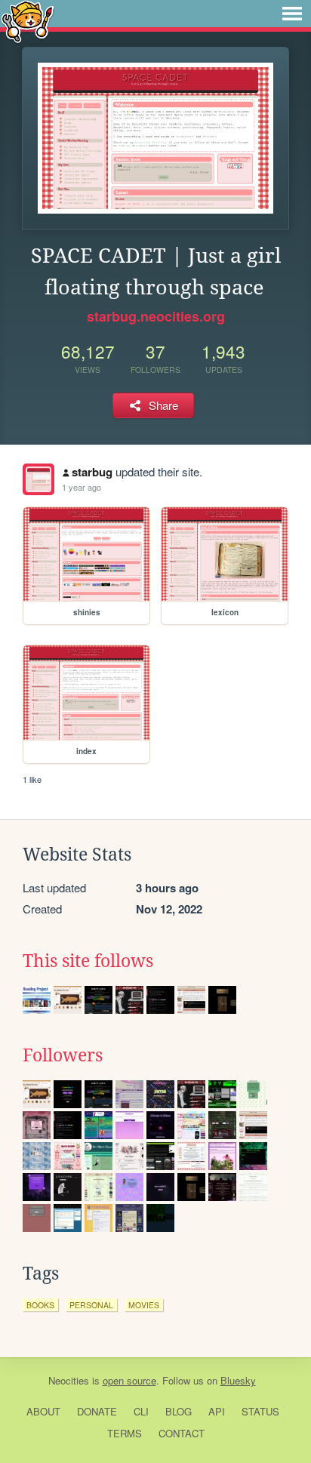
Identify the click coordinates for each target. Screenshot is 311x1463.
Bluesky (238, 1380)
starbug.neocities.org (156, 316)
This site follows (88, 961)
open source (129, 1380)
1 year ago (81, 487)
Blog (178, 1411)
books (40, 1305)
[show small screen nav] (292, 13)
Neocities (68, 1380)
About (43, 1411)
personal (91, 1305)
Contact (182, 1433)
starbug (92, 472)
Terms (124, 1433)
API (216, 1411)
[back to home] (27, 21)
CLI (141, 1411)
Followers (63, 1055)
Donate (97, 1411)
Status (260, 1411)
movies (143, 1305)
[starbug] (38, 479)
